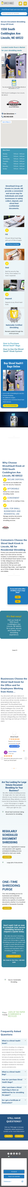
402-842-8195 (8, 117)
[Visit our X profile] (11, 1154)
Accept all (14, 1171)
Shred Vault (14, 737)
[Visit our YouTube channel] (20, 1154)
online (17, 88)
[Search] (25, 13)
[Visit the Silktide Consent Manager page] (22, 1181)
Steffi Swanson (13, 751)
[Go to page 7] (16, 768)
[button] (14, 419)
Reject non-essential (14, 1176)
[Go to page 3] (11, 768)
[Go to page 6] (15, 768)
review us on (13, 746)
